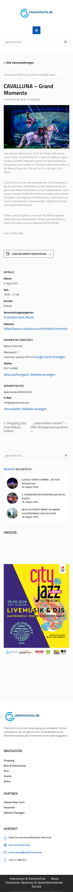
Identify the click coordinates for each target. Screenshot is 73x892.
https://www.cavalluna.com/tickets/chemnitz (35, 328)
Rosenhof (9, 807)
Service (36, 886)
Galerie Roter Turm (14, 802)
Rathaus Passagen (14, 813)
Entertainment (14, 317)
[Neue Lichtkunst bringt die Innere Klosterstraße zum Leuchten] (12, 512)
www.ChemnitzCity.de (19, 845)
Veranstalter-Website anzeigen (25, 408)
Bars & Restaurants (15, 766)
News (55, 878)
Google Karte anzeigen (49, 356)
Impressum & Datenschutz (28, 878)
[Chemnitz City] (36, 13)
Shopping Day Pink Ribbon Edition (15, 427)
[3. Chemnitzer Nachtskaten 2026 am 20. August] (12, 497)
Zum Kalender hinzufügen (29, 254)
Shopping (9, 760)
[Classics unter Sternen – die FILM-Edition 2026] (12, 482)
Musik (29, 317)
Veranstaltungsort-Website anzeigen (29, 374)
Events (8, 776)
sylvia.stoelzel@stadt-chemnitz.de (25, 852)
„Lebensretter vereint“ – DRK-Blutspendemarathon (49, 425)
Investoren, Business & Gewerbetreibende (34, 882)
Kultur (7, 781)
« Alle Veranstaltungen (19, 62)
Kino (6, 771)
